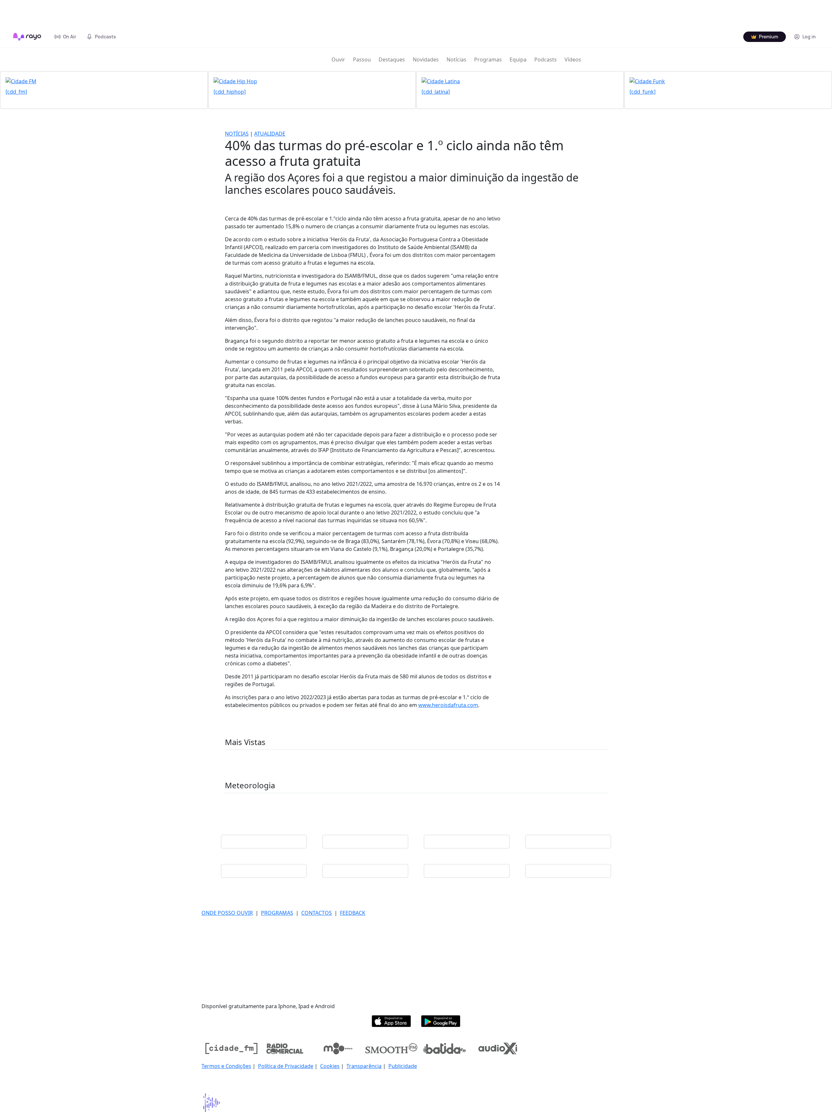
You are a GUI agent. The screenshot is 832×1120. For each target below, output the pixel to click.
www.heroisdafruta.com (448, 705)
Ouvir (338, 59)
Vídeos (573, 59)
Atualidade (269, 133)
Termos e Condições (226, 1066)
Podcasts (545, 59)
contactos (316, 912)
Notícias (456, 59)
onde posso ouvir (227, 912)
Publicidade (402, 1066)
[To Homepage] (27, 37)
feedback (352, 912)
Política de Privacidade (285, 1066)
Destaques (392, 59)
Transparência (364, 1066)
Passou (362, 59)
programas (277, 912)
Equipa (518, 59)
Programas (488, 59)
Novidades (426, 59)
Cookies (330, 1066)
